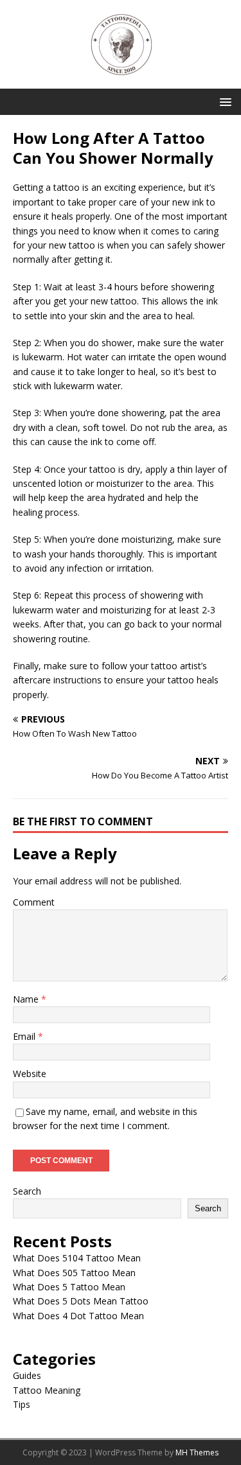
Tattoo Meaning (46, 1390)
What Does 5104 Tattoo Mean (77, 1258)
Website (29, 1073)
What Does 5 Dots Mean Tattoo (80, 1301)
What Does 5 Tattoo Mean (69, 1287)
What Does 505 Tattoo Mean (74, 1273)
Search (27, 1191)
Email (25, 1036)
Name (27, 999)
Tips (21, 1404)
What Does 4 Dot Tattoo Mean (78, 1316)
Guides (27, 1375)
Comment (34, 902)
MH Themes (197, 1452)
